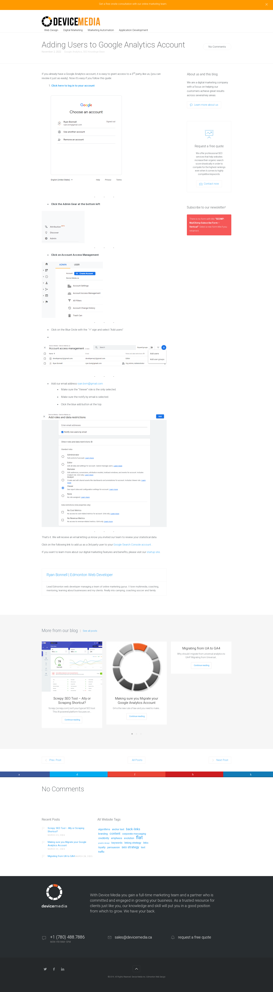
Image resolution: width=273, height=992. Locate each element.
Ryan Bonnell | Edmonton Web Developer (80, 575)
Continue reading (72, 720)
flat (139, 837)
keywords (117, 842)
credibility (103, 838)
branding (103, 833)
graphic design (104, 843)
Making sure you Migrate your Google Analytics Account (136, 701)
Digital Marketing (73, 30)
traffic (101, 851)
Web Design (51, 30)
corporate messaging (134, 833)
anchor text (118, 829)
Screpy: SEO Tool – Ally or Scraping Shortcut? (72, 701)
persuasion (113, 847)
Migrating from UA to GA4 (201, 648)
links (145, 842)
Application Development (133, 30)
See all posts (90, 631)
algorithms (104, 829)
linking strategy (132, 842)
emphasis (116, 838)
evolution (129, 838)
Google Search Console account (132, 544)
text (143, 847)
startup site (153, 552)
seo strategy (130, 847)
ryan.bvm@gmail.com (90, 383)
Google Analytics (73, 51)
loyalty (102, 847)
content (115, 833)
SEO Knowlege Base (94, 51)
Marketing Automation (101, 30)
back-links (133, 829)
